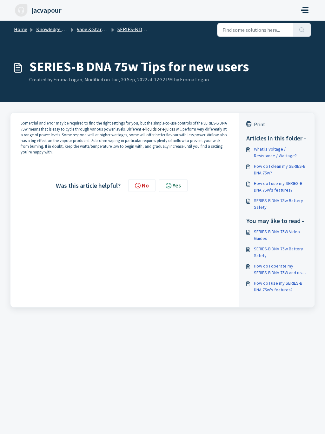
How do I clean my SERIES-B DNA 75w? (280, 169)
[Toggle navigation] (304, 10)
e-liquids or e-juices (158, 129)
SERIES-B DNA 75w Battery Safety (278, 204)
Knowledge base (54, 29)
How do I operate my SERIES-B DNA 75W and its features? (278, 269)
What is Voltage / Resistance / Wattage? (275, 152)
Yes (177, 185)
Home (20, 29)
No (145, 185)
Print (259, 124)
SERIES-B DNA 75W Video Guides (277, 235)
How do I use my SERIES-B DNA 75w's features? (278, 186)
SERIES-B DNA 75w (137, 29)
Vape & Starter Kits (97, 29)
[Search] (302, 30)
